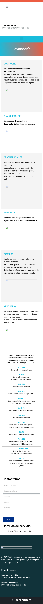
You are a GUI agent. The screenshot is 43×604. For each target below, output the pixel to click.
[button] (21, 38)
